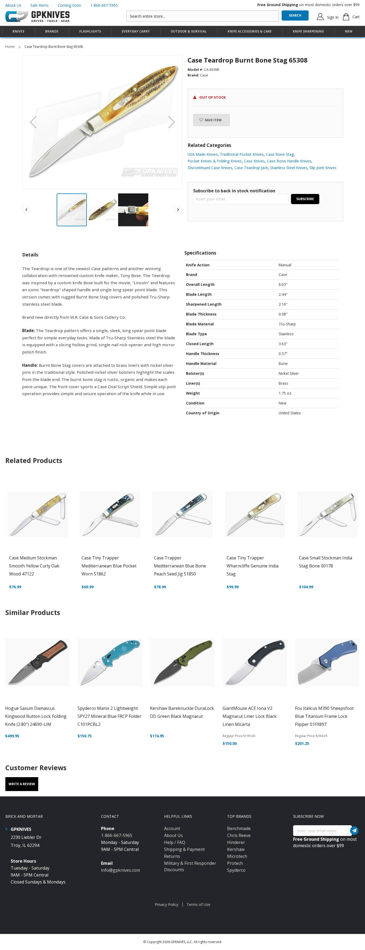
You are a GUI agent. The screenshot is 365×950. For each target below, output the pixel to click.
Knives (18, 31)
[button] (33, 122)
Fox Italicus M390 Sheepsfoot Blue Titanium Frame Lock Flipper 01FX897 (324, 716)
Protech (235, 863)
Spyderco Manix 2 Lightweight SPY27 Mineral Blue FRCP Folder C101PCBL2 (109, 716)
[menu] (182, 31)
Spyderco (236, 870)
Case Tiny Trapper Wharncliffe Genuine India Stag (252, 566)
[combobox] (202, 16)
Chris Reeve (239, 835)
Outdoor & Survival (189, 31)
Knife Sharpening (308, 31)
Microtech (237, 856)
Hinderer (236, 842)
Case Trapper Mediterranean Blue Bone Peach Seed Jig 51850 (180, 566)
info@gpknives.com (120, 870)
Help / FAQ (174, 842)
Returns (172, 856)
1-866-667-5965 (104, 5)
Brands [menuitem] (51, 31)
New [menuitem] (348, 31)
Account (172, 828)
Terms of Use (198, 904)
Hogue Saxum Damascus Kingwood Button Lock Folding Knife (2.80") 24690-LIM (36, 716)
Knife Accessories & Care (250, 31)
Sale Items (39, 5)
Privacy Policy (166, 904)
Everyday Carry (136, 31)
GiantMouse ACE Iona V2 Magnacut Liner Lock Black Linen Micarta (250, 716)
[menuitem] (18, 31)
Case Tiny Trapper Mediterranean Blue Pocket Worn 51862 (109, 566)
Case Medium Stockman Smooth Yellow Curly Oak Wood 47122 (34, 566)
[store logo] (37, 16)
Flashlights (90, 31)
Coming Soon (69, 5)
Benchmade (239, 828)
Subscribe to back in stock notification (234, 191)
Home (10, 46)
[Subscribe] (354, 830)
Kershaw (235, 849)
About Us (13, 5)
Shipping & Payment (184, 849)
